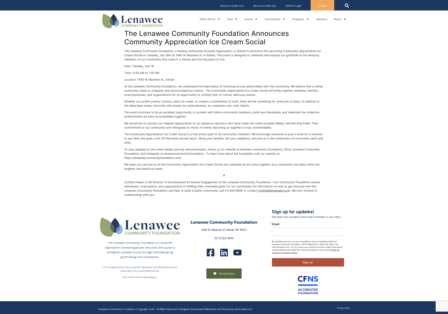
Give (230, 19)
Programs (298, 19)
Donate (322, 6)
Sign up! (308, 262)
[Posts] (224, 252)
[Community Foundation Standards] (308, 285)
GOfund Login (293, 6)
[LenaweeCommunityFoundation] (210, 252)
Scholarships (273, 19)
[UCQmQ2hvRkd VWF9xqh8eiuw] (237, 252)
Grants (249, 19)
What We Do (207, 19)
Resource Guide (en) (232, 6)
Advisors (321, 19)
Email (275, 224)
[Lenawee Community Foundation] (132, 21)
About (338, 19)
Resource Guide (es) (264, 6)
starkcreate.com (243, 309)
